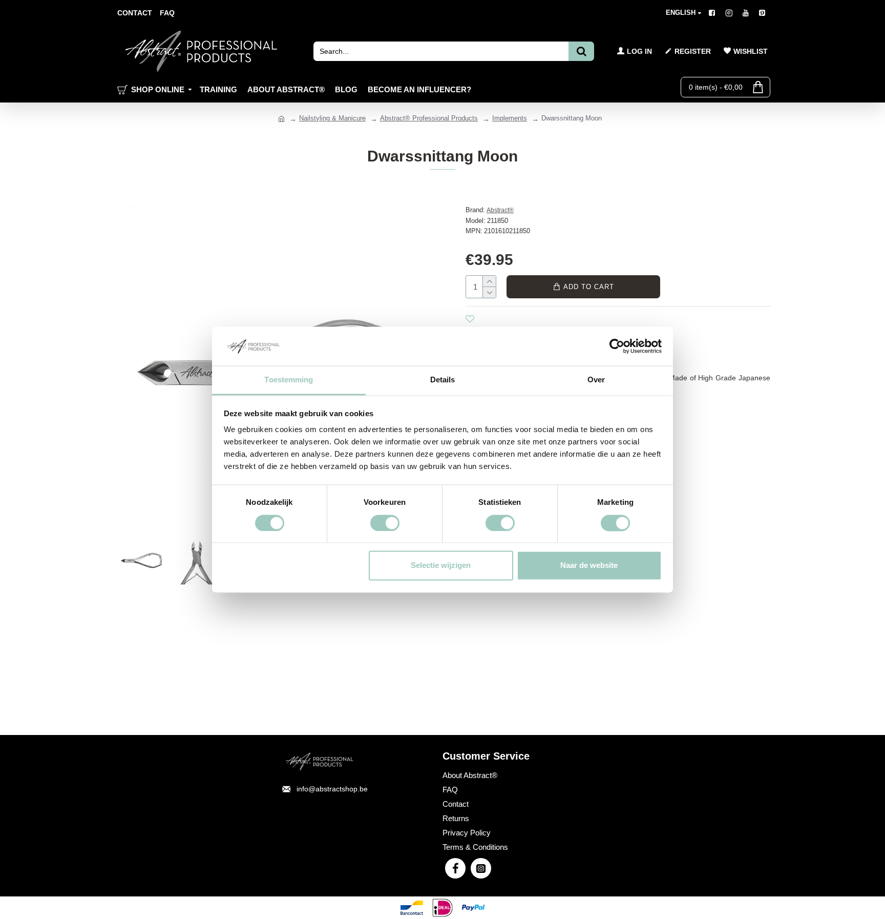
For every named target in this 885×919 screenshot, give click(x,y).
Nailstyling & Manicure (332, 118)
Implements (509, 118)
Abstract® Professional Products (429, 118)
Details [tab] (442, 380)
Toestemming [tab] (288, 380)
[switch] (384, 523)
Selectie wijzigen (441, 565)
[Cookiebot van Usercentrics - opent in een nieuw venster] (617, 346)
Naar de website (589, 565)
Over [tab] (596, 380)
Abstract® (500, 210)
